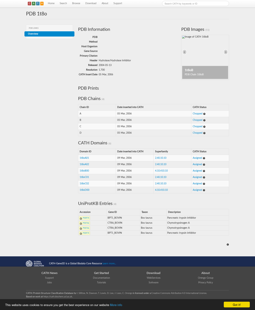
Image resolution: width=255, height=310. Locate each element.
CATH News (49, 273)
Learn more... (109, 263)
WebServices (153, 278)
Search (63, 3)
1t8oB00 (84, 171)
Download (90, 3)
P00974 (85, 218)
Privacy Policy (205, 282)
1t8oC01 (84, 177)
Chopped (198, 114)
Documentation (101, 278)
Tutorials (101, 282)
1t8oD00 (84, 190)
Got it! (237, 304)
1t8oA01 (84, 158)
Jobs (49, 282)
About (105, 3)
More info (116, 305)
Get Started (101, 273)
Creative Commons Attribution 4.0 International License (178, 293)
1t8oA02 (84, 164)
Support (117, 3)
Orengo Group (205, 278)
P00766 (85, 223)
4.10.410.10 (161, 171)
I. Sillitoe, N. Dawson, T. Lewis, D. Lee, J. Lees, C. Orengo (104, 293)
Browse (76, 3)
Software (153, 282)
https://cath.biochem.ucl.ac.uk (57, 297)
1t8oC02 (84, 183)
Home (51, 3)
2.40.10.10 (160, 158)
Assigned (198, 158)
